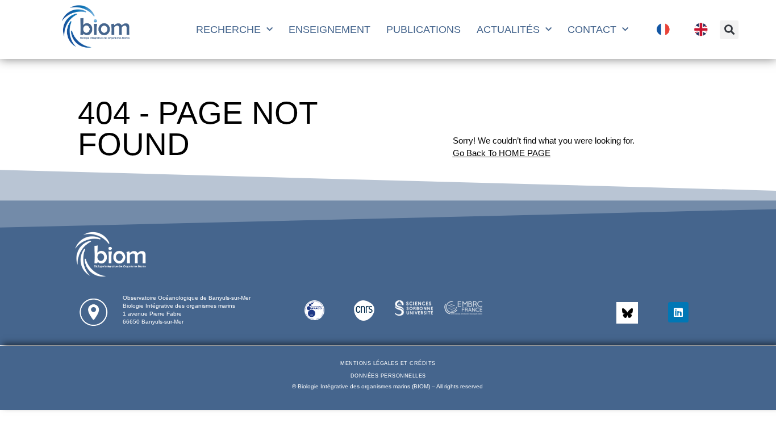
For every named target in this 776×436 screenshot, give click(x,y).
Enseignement (329, 29)
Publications (423, 29)
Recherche (228, 29)
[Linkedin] (678, 312)
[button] (729, 29)
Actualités (508, 29)
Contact (592, 29)
